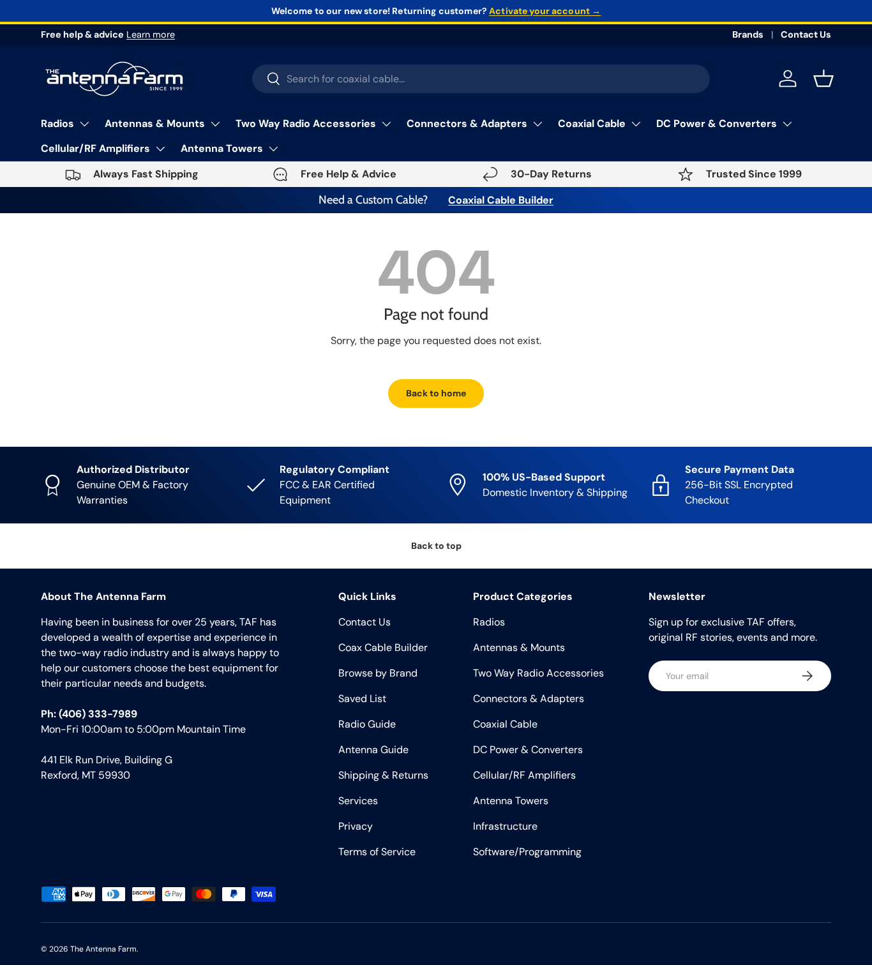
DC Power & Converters (716, 123)
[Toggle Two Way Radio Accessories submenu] (386, 123)
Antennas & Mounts (155, 123)
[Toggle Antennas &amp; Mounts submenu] (215, 123)
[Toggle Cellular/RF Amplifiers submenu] (160, 148)
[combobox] (481, 78)
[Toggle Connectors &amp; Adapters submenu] (537, 123)
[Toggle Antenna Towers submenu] (273, 148)
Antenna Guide (373, 749)
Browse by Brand (377, 673)
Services (358, 800)
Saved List (362, 698)
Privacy (355, 826)
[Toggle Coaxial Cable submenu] (635, 123)
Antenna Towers (222, 148)
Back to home (436, 393)
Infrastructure (505, 826)
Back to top (436, 545)
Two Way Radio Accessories (306, 123)
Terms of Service (377, 851)
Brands (747, 34)
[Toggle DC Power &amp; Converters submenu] (787, 123)
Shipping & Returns (383, 775)
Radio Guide (367, 724)
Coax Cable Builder (383, 647)
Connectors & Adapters (467, 123)
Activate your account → (545, 11)
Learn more (150, 34)
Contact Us (806, 34)
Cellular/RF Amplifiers (95, 148)
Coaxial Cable (592, 123)
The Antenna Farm (103, 949)
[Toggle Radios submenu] (84, 123)
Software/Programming (527, 851)
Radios (57, 123)
